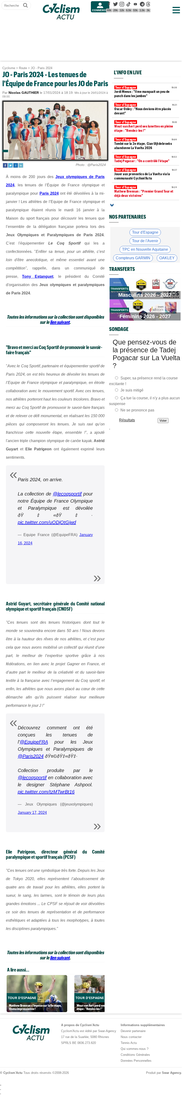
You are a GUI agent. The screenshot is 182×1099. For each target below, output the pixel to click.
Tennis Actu (129, 1043)
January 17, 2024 (32, 813)
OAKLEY (167, 258)
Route (23, 68)
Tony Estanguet (37, 276)
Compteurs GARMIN (133, 258)
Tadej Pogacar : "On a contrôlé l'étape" (145, 159)
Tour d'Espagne (145, 232)
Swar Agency (171, 1073)
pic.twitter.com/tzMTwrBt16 (46, 791)
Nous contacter (131, 1037)
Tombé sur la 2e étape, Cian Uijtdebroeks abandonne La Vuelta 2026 (145, 143)
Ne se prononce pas (137, 410)
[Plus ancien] (112, 205)
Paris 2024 (49, 193)
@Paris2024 (31, 756)
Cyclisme (8, 68)
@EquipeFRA (34, 742)
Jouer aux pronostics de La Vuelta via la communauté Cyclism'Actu (145, 174)
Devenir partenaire (133, 1031)
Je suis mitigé (131, 390)
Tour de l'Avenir (145, 241)
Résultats (127, 420)
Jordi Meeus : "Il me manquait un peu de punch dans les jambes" (145, 91)
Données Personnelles (136, 1060)
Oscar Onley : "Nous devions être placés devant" (145, 109)
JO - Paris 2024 (41, 68)
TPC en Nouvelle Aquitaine (145, 249)
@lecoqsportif (67, 493)
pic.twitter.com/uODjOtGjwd (47, 522)
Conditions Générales (135, 1055)
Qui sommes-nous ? (134, 1049)
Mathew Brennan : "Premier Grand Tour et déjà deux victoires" (145, 191)
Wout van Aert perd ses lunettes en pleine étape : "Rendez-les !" (145, 126)
